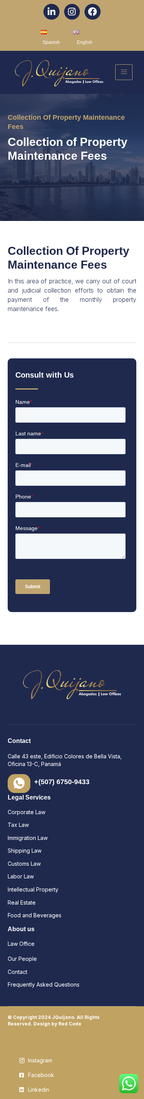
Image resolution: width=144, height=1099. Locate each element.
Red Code (69, 1024)
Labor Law (21, 876)
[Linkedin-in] (51, 12)
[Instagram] (72, 12)
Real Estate (22, 902)
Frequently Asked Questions (43, 984)
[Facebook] (92, 12)
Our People (22, 958)
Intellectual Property (34, 889)
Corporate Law (26, 812)
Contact (17, 972)
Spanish (51, 42)
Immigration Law (28, 838)
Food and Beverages (35, 915)
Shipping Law (25, 850)
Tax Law (19, 824)
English (85, 42)
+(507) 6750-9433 (61, 782)
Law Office (21, 943)
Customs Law (24, 863)
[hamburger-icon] (123, 72)
